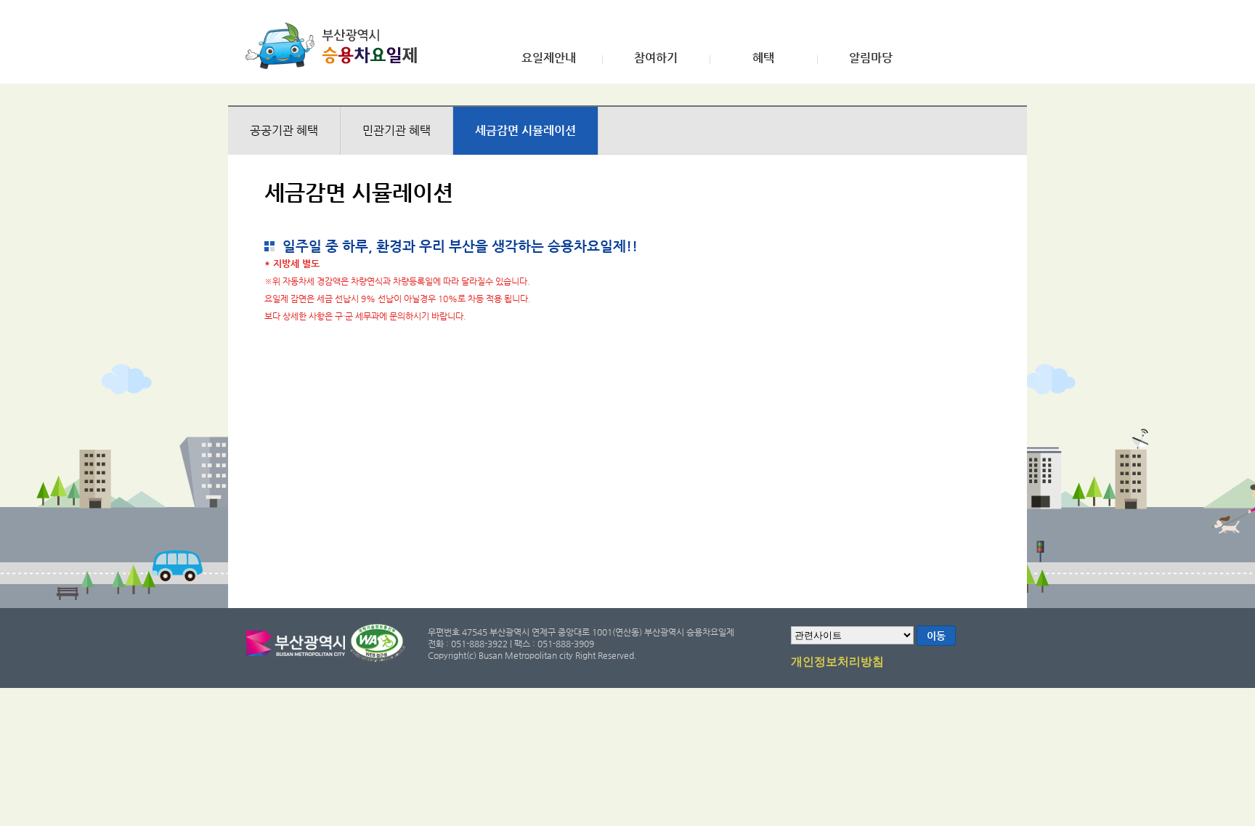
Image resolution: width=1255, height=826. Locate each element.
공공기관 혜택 (284, 130)
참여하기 (656, 58)
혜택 (763, 58)
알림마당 (871, 58)
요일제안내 (548, 58)
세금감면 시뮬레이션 (525, 130)
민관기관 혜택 (396, 130)
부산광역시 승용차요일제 (336, 45)
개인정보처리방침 (837, 661)
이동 (936, 635)
